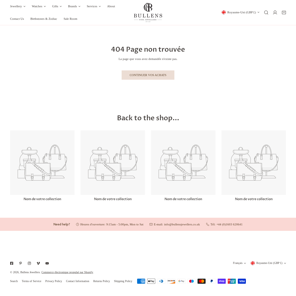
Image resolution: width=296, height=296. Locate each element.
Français (237, 263)
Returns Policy (101, 281)
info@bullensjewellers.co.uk (182, 224)
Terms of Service (31, 281)
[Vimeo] (38, 263)
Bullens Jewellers (30, 272)
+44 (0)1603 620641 (229, 224)
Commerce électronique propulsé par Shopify (67, 272)
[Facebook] (11, 263)
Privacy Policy (53, 281)
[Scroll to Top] (289, 275)
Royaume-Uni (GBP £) (241, 12)
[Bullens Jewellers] (148, 12)
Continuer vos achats (148, 75)
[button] (283, 12)
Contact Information (77, 281)
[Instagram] (29, 263)
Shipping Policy (123, 281)
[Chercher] (266, 12)
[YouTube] (47, 263)
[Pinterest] (20, 263)
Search (14, 281)
